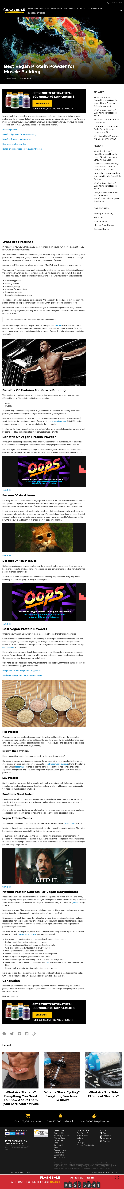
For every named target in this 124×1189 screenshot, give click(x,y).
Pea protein (7, 670)
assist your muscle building (56, 764)
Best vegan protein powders (14, 144)
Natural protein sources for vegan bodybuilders (22, 149)
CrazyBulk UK (25, 1172)
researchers (20, 767)
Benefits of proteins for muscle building (19, 134)
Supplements (71, 8)
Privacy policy (97, 1172)
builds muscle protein (57, 421)
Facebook (107, 1138)
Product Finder (60, 1145)
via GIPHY (6, 490)
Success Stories (36, 13)
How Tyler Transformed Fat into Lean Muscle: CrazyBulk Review (107, 176)
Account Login (60, 1150)
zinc (47, 962)
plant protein (70, 823)
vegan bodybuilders (27, 934)
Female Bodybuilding (86, 1145)
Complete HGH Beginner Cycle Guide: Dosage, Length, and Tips (106, 129)
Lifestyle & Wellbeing (91, 8)
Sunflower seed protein (12, 675)
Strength (81, 1143)
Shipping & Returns (62, 1136)
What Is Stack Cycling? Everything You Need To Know (105, 113)
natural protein (8, 647)
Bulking (80, 1138)
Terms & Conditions (109, 1172)
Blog (105, 1133)
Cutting (80, 1140)
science (76, 902)
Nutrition (56, 8)
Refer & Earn (59, 1157)
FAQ (56, 1143)
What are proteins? (10, 129)
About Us (58, 1148)
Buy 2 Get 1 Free (84, 1133)
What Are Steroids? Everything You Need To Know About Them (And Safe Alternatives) (105, 101)
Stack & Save (82, 1136)
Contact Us (58, 1133)
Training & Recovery (38, 8)
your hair (58, 325)
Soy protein (35, 670)
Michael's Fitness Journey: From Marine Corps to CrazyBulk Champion (106, 167)
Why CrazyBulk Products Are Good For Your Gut (106, 137)
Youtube (106, 1141)
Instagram (107, 1136)
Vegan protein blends (33, 675)
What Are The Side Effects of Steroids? (106, 121)
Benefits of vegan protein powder (16, 139)
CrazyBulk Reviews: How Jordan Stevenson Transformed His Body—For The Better (107, 197)
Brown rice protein (21, 670)
